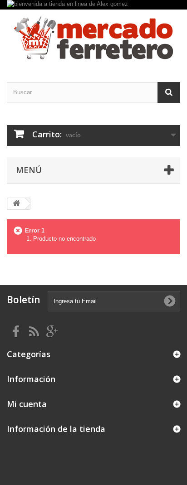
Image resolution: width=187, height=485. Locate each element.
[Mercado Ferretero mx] (93, 37)
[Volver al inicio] (16, 203)
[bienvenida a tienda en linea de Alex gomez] (93, 5)
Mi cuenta (27, 403)
